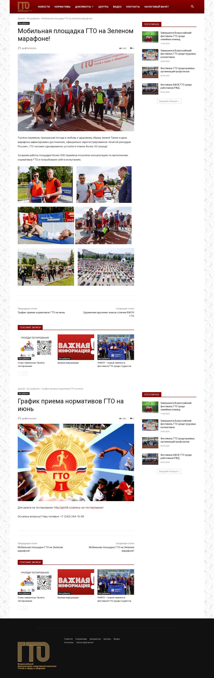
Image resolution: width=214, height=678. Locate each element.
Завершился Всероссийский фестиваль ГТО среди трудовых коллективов (178, 53)
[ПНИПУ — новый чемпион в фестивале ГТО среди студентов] (115, 347)
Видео (117, 6)
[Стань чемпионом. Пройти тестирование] (36, 347)
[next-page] (25, 373)
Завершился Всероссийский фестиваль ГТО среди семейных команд (175, 36)
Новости (44, 6)
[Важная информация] (76, 347)
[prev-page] (20, 373)
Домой (21, 18)
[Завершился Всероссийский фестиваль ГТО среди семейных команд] (150, 37)
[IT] (20, 48)
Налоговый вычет (156, 6)
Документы (83, 6)
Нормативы (62, 6)
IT (26, 48)
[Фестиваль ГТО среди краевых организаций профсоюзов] (150, 72)
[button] (192, 7)
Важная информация (68, 363)
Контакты (133, 6)
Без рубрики (33, 18)
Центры (103, 6)
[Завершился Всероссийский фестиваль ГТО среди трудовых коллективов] (150, 54)
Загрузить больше (168, 101)
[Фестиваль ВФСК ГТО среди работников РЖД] (150, 89)
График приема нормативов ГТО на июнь (41, 312)
